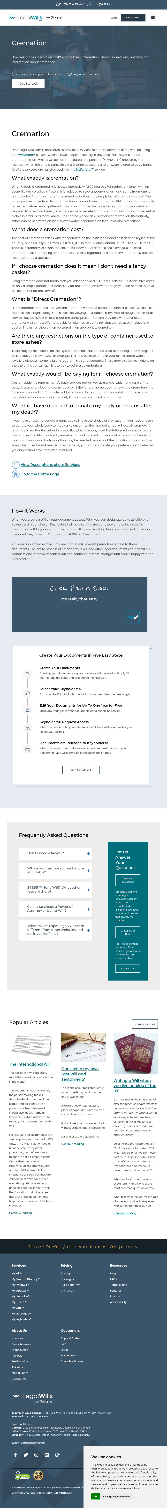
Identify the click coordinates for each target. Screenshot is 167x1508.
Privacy (115, 1296)
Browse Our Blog (128, 932)
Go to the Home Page (40, 474)
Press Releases (21, 1344)
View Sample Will (80, 770)
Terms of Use (118, 1285)
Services (19, 1265)
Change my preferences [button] (116, 1496)
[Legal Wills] (35, 17)
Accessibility (118, 1302)
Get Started (133, 17)
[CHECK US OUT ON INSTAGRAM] (36, 1455)
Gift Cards (67, 1290)
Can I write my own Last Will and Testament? (80, 1074)
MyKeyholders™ (22, 1319)
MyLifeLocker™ (21, 1296)
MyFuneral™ (26, 155)
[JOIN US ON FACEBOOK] (15, 1455)
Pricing (67, 1265)
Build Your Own (70, 1285)
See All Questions (128, 880)
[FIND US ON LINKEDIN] (47, 1455)
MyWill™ (17, 1273)
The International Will (30, 1064)
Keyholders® (69, 1355)
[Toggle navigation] (153, 17)
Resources (118, 1265)
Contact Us (127, 968)
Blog (113, 1273)
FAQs (113, 1279)
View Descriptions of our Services (50, 465)
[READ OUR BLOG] (57, 1455)
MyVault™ (18, 1308)
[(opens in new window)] (22, 1475)
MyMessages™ (21, 1313)
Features (115, 1290)
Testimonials (20, 1361)
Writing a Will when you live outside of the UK (135, 1086)
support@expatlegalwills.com (29, 1443)
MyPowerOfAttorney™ (26, 1279)
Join (63, 1344)
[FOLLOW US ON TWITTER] (26, 1455)
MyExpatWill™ (20, 1290)
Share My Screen (72, 1361)
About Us (19, 1330)
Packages (67, 1279)
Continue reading (20, 1213)
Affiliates (17, 1367)
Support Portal (70, 1338)
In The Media (20, 1350)
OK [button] (95, 1496)
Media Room (20, 1373)
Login (114, 17)
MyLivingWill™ (21, 1285)
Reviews (17, 1355)
